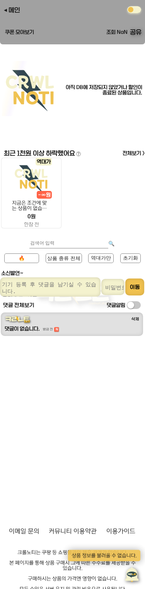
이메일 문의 (24, 531)
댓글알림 (116, 305)
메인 (14, 10)
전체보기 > (134, 153)
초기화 (130, 258)
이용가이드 (120, 531)
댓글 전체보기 (18, 305)
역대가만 (101, 258)
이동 (135, 287)
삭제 (135, 319)
